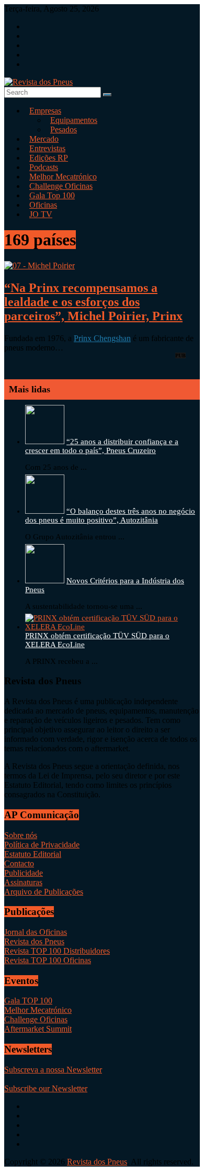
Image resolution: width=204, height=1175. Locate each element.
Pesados (63, 129)
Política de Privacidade (42, 844)
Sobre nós (20, 835)
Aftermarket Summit (38, 1028)
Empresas (45, 110)
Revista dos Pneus (34, 941)
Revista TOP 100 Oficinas (47, 960)
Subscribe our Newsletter (45, 1088)
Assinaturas (23, 882)
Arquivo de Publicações (43, 891)
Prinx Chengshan (102, 338)
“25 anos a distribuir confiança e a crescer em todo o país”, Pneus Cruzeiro (101, 446)
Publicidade (23, 872)
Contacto (19, 863)
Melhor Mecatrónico (38, 1009)
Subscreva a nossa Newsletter (53, 1069)
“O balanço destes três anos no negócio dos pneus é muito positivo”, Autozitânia (110, 515)
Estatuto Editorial (32, 854)
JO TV (40, 214)
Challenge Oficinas (35, 1019)
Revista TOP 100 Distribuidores (57, 950)
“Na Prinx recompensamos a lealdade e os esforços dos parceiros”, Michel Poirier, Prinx (93, 302)
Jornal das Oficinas (35, 932)
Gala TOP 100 (28, 1000)
